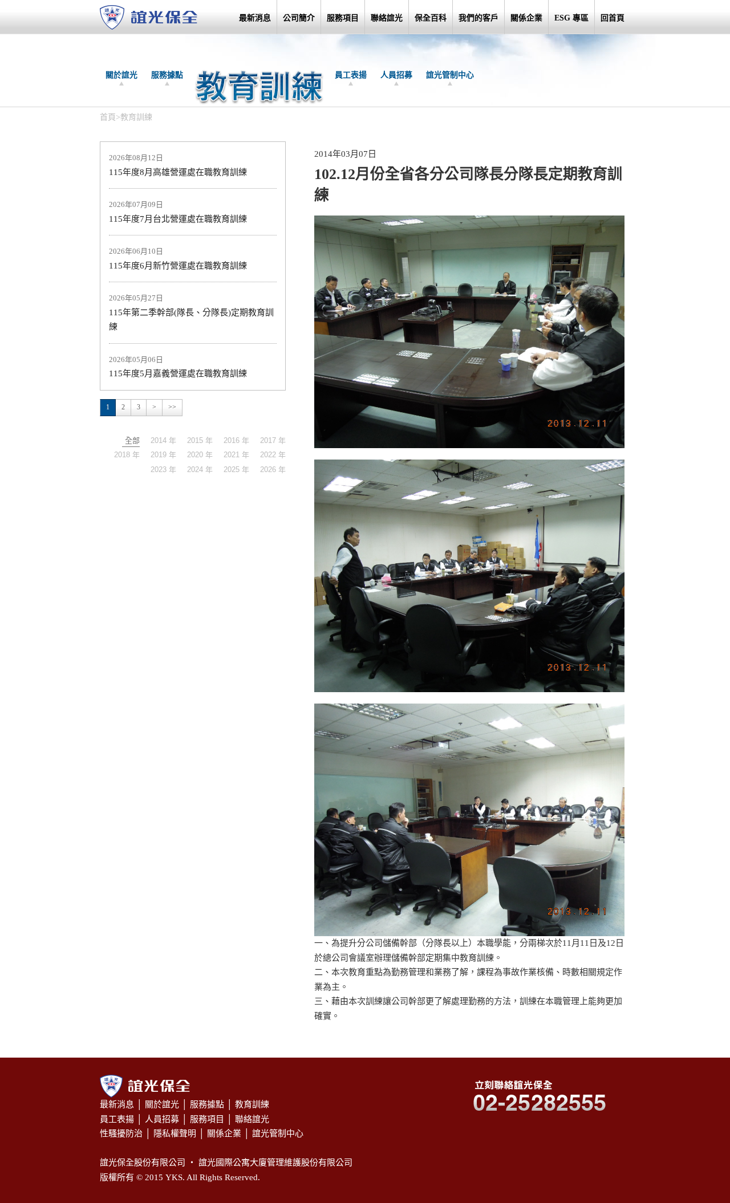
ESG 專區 (571, 18)
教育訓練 (252, 1104)
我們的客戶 (478, 18)
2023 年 (163, 469)
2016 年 (236, 440)
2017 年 (273, 440)
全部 (132, 440)
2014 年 (163, 440)
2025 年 (236, 469)
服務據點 (167, 75)
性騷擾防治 (121, 1133)
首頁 (108, 117)
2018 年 (127, 454)
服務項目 (343, 18)
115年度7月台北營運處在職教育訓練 (178, 218)
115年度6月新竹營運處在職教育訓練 (178, 265)
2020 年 (200, 454)
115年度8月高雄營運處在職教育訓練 (178, 172)
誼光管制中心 (450, 75)
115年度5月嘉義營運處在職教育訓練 (178, 373)
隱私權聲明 (174, 1133)
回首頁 (612, 18)
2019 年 (163, 454)
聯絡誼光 (387, 18)
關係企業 (526, 18)
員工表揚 (351, 75)
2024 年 (200, 469)
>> (172, 407)
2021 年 (236, 454)
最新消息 (255, 18)
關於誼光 (121, 75)
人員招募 (396, 75)
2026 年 (273, 469)
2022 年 (273, 454)
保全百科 (431, 18)
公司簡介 (299, 18)
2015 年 (200, 440)
